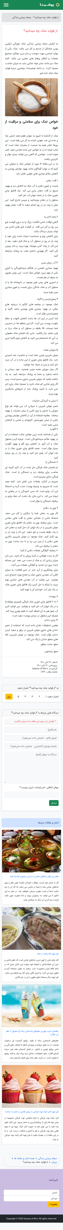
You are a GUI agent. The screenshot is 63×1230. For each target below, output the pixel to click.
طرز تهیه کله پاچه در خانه (48, 953)
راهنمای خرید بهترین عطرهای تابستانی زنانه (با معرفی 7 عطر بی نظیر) (32, 1033)
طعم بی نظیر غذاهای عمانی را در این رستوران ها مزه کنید (34, 876)
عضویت (53, 1204)
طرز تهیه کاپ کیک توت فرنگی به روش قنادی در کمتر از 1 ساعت (32, 1111)
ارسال (54, 803)
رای (9, 697)
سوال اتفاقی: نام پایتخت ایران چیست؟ (39, 787)
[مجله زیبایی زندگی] (50, 5)
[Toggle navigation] (6, 5)
